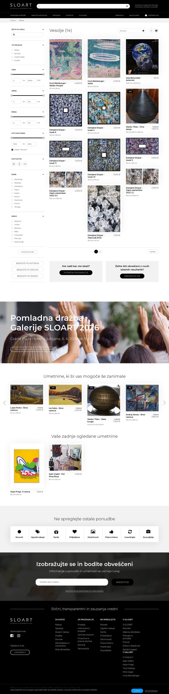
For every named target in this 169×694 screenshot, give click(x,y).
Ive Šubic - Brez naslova (65, 395)
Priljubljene (106, 636)
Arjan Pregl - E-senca (26, 466)
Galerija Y (20, 652)
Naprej (153, 252)
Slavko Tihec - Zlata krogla (103, 400)
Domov (13, 20)
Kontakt (127, 628)
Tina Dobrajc (129, 668)
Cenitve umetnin (86, 635)
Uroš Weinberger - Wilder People (65, 59)
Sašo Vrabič (128, 661)
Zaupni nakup (62, 632)
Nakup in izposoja (39, 15)
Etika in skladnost (131, 646)
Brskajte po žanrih (27, 276)
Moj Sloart (134, 15)
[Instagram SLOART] (18, 635)
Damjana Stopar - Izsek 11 (65, 149)
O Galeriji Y (128, 657)
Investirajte (105, 647)
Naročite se (122, 582)
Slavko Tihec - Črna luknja (142, 106)
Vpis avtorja (83, 648)
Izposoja (59, 628)
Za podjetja (105, 650)
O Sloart (83, 15)
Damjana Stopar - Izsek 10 (104, 155)
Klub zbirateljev (62, 649)
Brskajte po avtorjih (27, 263)
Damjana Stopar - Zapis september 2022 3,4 (65, 179)
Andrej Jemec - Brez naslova (142, 398)
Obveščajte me (132, 276)
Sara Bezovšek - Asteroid (142, 57)
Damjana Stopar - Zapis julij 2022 (104, 208)
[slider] (11, 74)
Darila (103, 632)
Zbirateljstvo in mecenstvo (62, 644)
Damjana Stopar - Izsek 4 (104, 108)
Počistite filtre (27, 252)
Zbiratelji (119, 15)
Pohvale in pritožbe (128, 637)
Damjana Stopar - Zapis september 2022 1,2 (142, 176)
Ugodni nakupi (107, 628)
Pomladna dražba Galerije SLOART (34, 349)
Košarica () (153, 15)
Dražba (58, 636)
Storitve (69, 15)
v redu (137, 691)
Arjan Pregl (128, 665)
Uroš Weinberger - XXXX (104, 58)
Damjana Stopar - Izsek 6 (65, 110)
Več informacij (151, 691)
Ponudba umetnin (18, 15)
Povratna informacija (76, 273)
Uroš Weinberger (131, 676)
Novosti (103, 625)
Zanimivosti (106, 639)
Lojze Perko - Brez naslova (26, 394)
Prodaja (56, 15)
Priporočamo (106, 643)
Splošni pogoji (130, 649)
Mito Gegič (128, 672)
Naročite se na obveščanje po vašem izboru (84, 591)
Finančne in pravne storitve (85, 639)
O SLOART (127, 625)
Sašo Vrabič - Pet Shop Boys (65, 458)
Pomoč (126, 642)
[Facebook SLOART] (11, 635)
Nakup (58, 625)
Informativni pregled (84, 629)
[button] (132, 30)
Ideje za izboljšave (131, 632)
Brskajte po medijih (28, 270)
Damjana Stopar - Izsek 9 (142, 146)
